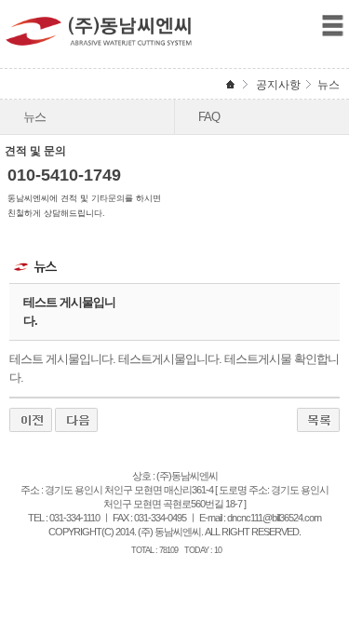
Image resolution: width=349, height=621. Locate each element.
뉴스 (34, 117)
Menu (332, 25)
